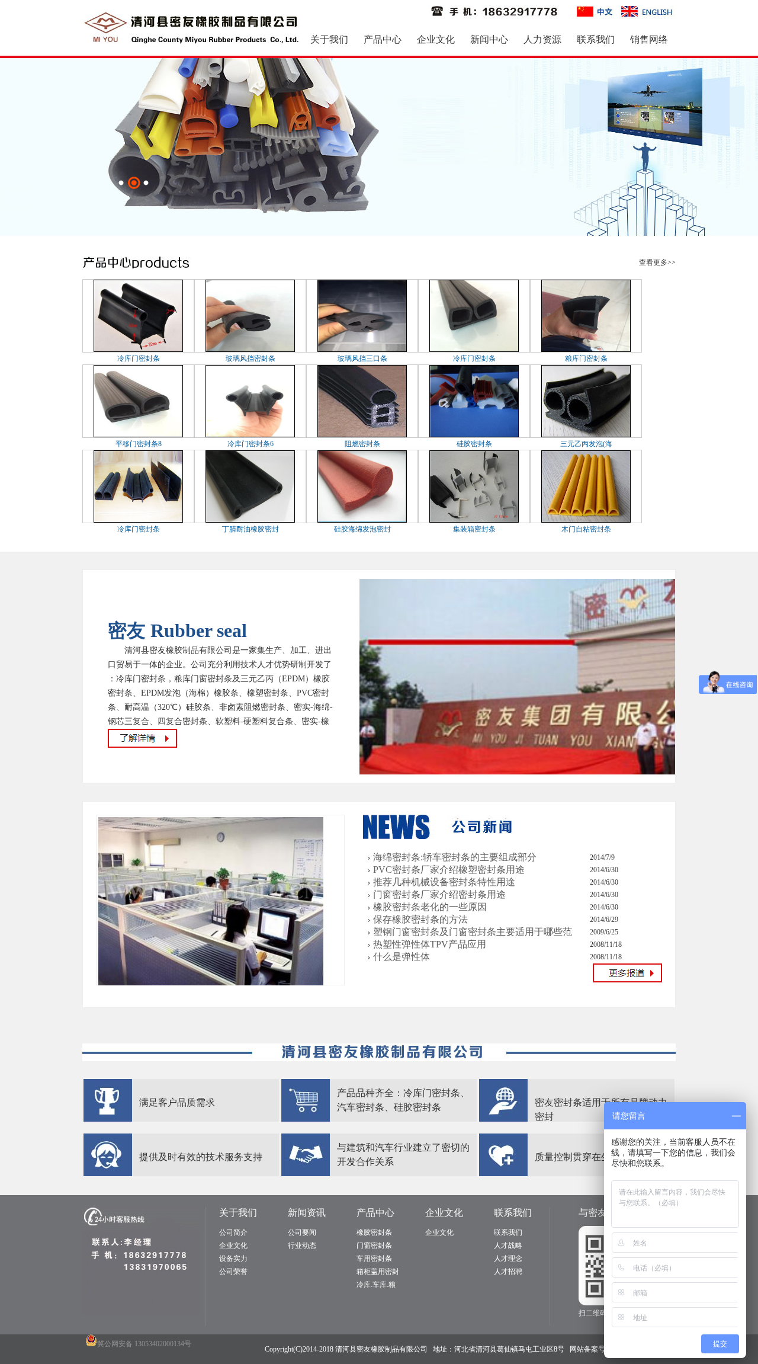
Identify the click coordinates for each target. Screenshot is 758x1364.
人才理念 (508, 1258)
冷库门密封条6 (250, 444)
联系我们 (596, 39)
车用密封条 (374, 1258)
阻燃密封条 (362, 444)
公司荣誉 (233, 1271)
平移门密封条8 (138, 444)
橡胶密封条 (374, 1232)
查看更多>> (657, 262)
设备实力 (233, 1258)
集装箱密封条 (474, 529)
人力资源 (542, 39)
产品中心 (383, 39)
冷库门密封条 (138, 358)
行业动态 (302, 1245)
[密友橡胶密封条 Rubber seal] (548, 772)
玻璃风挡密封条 (250, 358)
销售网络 (649, 39)
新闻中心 (489, 39)
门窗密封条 (374, 1245)
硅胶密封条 (474, 444)
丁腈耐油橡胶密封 (250, 529)
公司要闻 (302, 1232)
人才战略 (508, 1245)
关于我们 (329, 39)
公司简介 (233, 1232)
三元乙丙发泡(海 (586, 444)
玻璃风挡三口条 (362, 358)
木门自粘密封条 (586, 529)
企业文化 (436, 39)
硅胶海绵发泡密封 (362, 529)
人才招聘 (508, 1271)
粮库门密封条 (586, 358)
